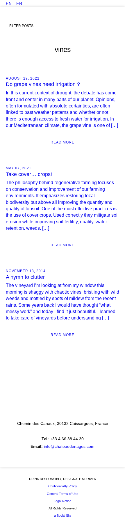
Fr (19, 3)
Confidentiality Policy (62, 486)
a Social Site (62, 515)
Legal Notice (62, 501)
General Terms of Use (62, 493)
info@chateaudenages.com (69, 446)
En (9, 3)
